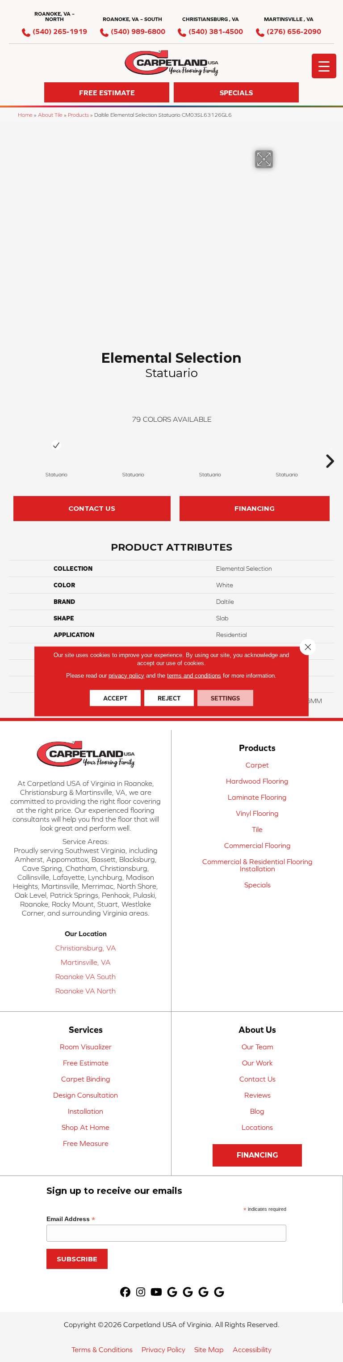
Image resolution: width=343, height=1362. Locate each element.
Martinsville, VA (86, 962)
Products (78, 115)
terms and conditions (194, 675)
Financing (254, 508)
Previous (13, 447)
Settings (225, 697)
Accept (115, 697)
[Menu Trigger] (324, 66)
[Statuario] (56, 445)
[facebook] (125, 1292)
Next (329, 447)
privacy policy (126, 675)
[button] (106, 92)
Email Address (70, 1219)
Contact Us (91, 508)
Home (25, 115)
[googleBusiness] (172, 1292)
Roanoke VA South (85, 976)
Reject (169, 697)
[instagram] (140, 1292)
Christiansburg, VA (85, 948)
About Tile (50, 115)
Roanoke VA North (85, 991)
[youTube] (156, 1292)
